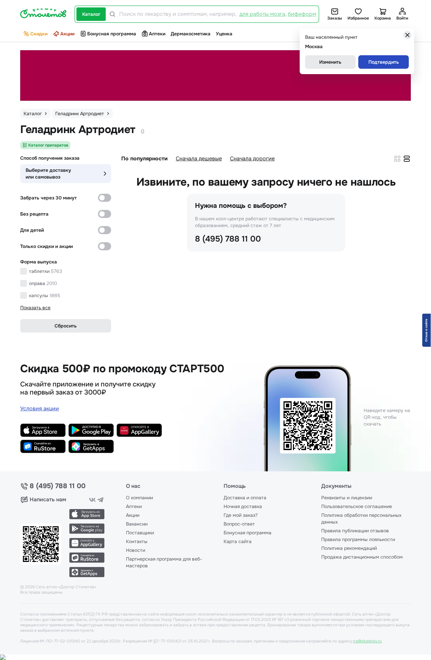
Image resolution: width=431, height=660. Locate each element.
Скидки (38, 34)
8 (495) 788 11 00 (228, 239)
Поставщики (140, 533)
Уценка (224, 34)
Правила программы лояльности (358, 539)
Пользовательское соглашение (356, 506)
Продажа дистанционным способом (362, 557)
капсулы (44, 295)
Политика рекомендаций (349, 548)
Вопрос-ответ (239, 524)
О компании (139, 498)
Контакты (136, 541)
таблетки (45, 271)
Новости (135, 550)
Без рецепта (34, 214)
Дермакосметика (190, 34)
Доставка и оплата (245, 498)
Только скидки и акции (46, 246)
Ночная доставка (243, 506)
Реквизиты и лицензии (346, 498)
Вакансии (136, 524)
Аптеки (157, 34)
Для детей (32, 230)
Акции (67, 34)
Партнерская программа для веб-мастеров (164, 562)
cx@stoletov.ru (367, 641)
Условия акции (39, 408)
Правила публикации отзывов (355, 531)
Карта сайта (238, 541)
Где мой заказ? (241, 515)
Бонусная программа (111, 34)
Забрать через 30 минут (48, 198)
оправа (43, 283)
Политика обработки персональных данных (361, 518)
